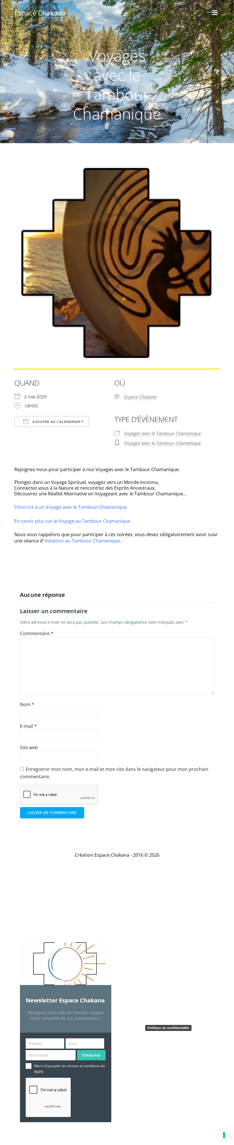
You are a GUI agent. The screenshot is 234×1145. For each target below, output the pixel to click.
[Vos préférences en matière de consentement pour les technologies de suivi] (224, 1135)
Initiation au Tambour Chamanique (82, 541)
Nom (27, 704)
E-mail (28, 726)
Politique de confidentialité (168, 1028)
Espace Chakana (140, 397)
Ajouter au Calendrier (55, 421)
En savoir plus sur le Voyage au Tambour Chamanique (72, 521)
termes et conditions (83, 1065)
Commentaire (36, 633)
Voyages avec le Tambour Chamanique (162, 433)
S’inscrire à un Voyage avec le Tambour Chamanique (70, 507)
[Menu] (215, 13)
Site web (29, 747)
